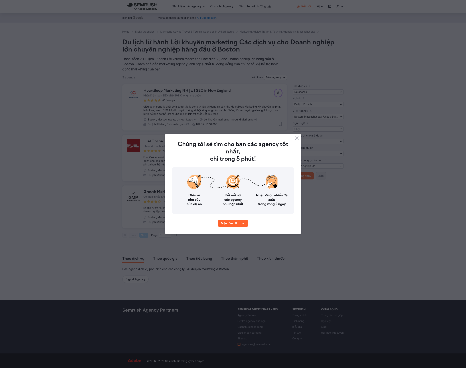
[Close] (297, 138)
